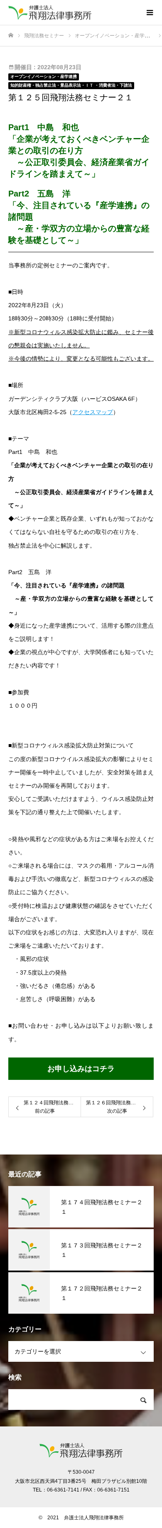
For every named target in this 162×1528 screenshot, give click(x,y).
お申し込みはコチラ (81, 1069)
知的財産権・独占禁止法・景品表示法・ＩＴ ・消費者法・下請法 (71, 85)
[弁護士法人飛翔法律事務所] (72, 12)
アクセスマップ (92, 412)
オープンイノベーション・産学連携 (43, 76)
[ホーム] (10, 35)
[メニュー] (149, 12)
